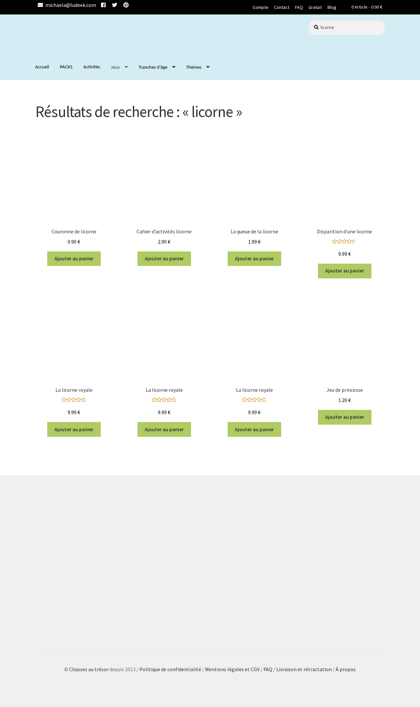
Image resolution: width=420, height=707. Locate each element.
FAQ (299, 7)
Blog (331, 7)
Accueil (42, 67)
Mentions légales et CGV (233, 669)
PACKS (66, 67)
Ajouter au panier (74, 258)
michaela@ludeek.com (70, 5)
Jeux (115, 67)
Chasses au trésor (89, 669)
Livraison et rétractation (304, 669)
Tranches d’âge (152, 67)
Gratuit (315, 7)
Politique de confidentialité (170, 669)
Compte (260, 7)
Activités (91, 67)
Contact (281, 7)
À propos (346, 669)
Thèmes (193, 67)
